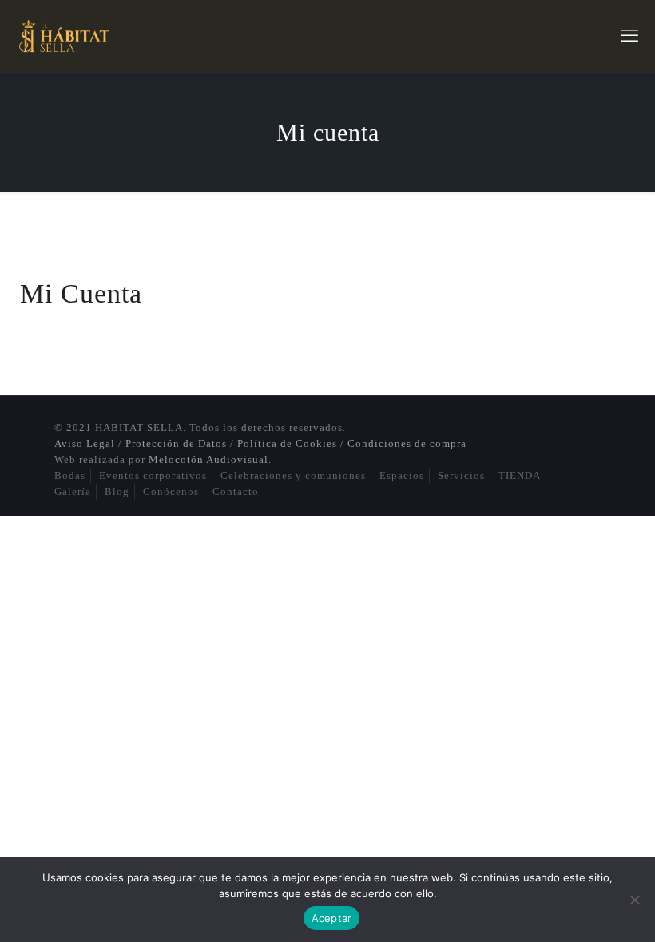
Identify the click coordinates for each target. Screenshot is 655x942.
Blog (117, 491)
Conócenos (171, 491)
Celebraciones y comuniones (293, 475)
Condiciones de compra (406, 443)
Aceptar (332, 918)
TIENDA (519, 475)
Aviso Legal (84, 443)
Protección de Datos (176, 443)
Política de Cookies (287, 443)
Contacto (235, 491)
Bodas (69, 475)
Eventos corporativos (153, 475)
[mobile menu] (629, 35)
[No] (635, 900)
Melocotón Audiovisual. (210, 459)
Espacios (401, 475)
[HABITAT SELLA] (62, 36)
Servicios (461, 475)
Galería (72, 491)
